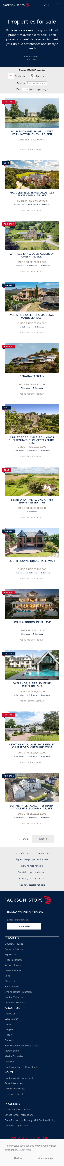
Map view (41, 76)
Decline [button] (18, 1158)
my (46, 5)
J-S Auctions (12, 986)
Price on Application (16, 1125)
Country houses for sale (32, 878)
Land (8, 975)
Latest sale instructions (18, 1109)
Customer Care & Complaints (21, 1067)
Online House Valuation (18, 991)
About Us (10, 1013)
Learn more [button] (25, 1150)
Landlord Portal (14, 1094)
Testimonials (12, 1050)
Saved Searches (14, 1083)
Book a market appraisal (19, 1078)
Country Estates (14, 949)
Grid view (20, 76)
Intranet (9, 1061)
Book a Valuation (14, 997)
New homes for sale (32, 866)
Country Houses (14, 943)
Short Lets (10, 981)
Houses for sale (22, 853)
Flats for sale (43, 853)
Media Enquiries (14, 1056)
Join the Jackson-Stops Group (22, 1045)
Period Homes (13, 965)
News (8, 1024)
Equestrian (11, 954)
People (9, 1029)
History (9, 1034)
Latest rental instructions (19, 1114)
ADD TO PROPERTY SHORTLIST (32, 149)
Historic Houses (13, 959)
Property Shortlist (15, 1088)
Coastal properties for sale (32, 872)
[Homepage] (28, 903)
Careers (9, 1040)
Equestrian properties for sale (32, 859)
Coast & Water (13, 970)
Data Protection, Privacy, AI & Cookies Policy (30, 1120)
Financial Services (15, 1002)
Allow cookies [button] (45, 1158)
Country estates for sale (32, 885)
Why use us (11, 1018)
